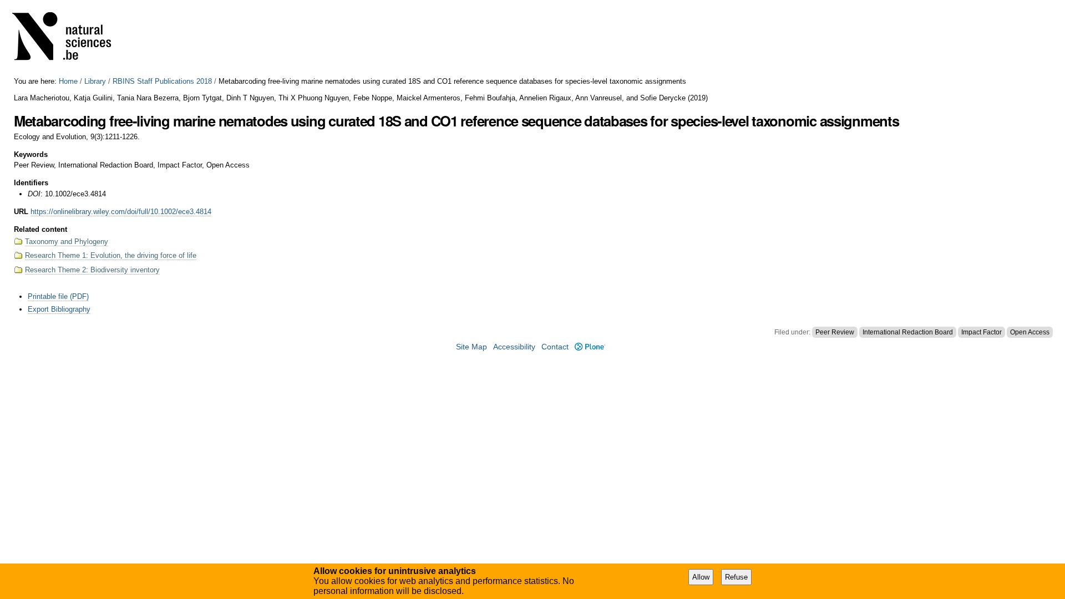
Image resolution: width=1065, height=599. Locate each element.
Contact (555, 347)
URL (21, 211)
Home (68, 81)
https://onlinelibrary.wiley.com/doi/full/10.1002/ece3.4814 (121, 211)
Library (95, 81)
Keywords (31, 154)
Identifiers (31, 183)
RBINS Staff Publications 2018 (162, 81)
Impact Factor (981, 332)
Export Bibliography (59, 309)
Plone (590, 347)
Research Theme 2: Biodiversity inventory (92, 270)
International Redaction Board (908, 332)
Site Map (471, 347)
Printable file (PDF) (58, 296)
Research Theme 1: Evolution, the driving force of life (110, 255)
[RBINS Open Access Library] (68, 38)
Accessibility (514, 347)
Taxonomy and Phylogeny (66, 241)
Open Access (1029, 332)
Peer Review (834, 332)
